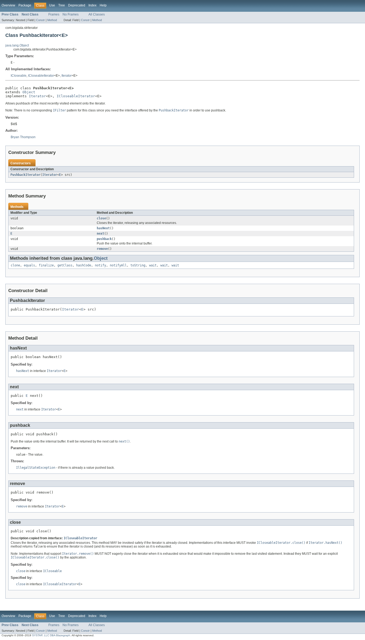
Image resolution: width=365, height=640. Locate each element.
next (100, 233)
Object (28, 92)
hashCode (83, 265)
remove (102, 249)
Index (92, 5)
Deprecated (76, 5)
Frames (53, 14)
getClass (64, 265)
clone (15, 265)
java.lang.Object (17, 45)
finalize (46, 265)
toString (137, 265)
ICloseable (18, 75)
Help (103, 5)
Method (52, 20)
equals (29, 265)
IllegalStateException (35, 468)
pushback (104, 239)
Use (52, 5)
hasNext (103, 228)
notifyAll (118, 265)
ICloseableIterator (41, 75)
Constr (40, 20)
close (101, 218)
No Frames (71, 14)
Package (24, 5)
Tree (61, 5)
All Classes (96, 14)
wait (153, 265)
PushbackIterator (25, 175)
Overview (8, 5)
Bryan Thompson (23, 137)
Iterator (66, 75)
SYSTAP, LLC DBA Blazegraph (51, 635)
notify (100, 265)
